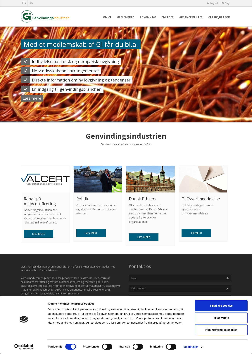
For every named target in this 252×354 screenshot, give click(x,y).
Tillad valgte (221, 317)
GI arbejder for (219, 17)
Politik (82, 198)
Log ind (214, 3)
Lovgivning (148, 17)
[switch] (107, 347)
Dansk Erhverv (142, 198)
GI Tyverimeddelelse (201, 198)
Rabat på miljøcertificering (40, 201)
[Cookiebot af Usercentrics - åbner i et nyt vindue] (24, 347)
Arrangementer (191, 17)
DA (31, 3)
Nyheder (168, 17)
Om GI (107, 17)
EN (24, 3)
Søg (227, 3)
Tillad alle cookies (221, 305)
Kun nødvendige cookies (221, 329)
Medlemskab (125, 17)
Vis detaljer (190, 346)
